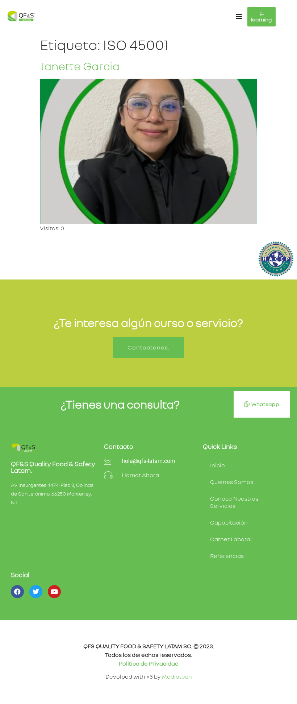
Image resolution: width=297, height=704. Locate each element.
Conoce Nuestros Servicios (234, 502)
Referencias (227, 555)
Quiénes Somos (231, 481)
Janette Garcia (80, 66)
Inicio (217, 465)
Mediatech (177, 676)
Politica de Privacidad (149, 663)
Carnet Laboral (231, 539)
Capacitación (229, 522)
